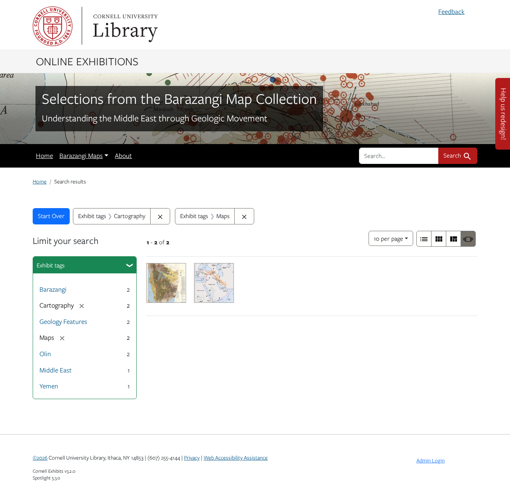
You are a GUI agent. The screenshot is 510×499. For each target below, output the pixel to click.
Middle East (55, 370)
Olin (45, 353)
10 (388, 238)
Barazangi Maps (81, 155)
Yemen (48, 386)
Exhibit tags (51, 265)
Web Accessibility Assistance (236, 457)
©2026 (40, 457)
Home (44, 155)
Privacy (192, 457)
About (123, 155)
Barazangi (53, 289)
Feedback (451, 11)
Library (124, 26)
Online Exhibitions (87, 61)
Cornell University (53, 26)
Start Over (51, 216)
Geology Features (63, 321)
